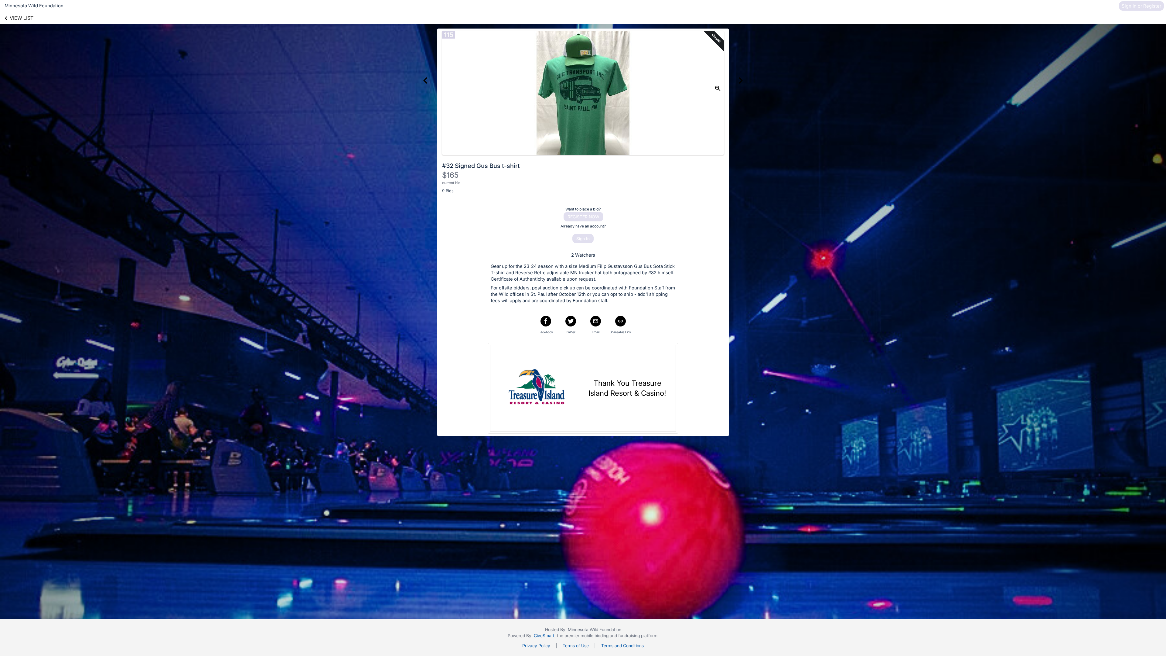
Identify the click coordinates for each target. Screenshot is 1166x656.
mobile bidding (595, 635)
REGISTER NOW (583, 216)
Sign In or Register (1141, 6)
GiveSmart (544, 635)
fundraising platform (637, 635)
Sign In (583, 238)
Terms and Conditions (622, 645)
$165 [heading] (450, 175)
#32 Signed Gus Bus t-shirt (481, 165)
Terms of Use (576, 645)
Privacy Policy (536, 645)
